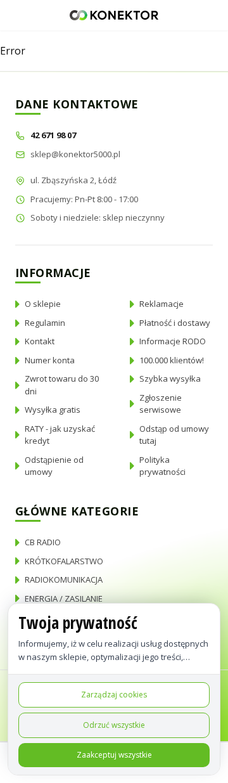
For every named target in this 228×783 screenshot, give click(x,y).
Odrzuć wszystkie (114, 725)
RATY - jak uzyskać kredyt (60, 435)
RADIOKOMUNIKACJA (64, 579)
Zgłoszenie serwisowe (160, 404)
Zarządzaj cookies (114, 694)
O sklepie (43, 303)
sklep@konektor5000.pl (75, 154)
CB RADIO (43, 542)
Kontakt (39, 341)
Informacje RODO (172, 341)
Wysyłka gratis (52, 409)
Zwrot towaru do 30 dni (62, 385)
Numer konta (50, 360)
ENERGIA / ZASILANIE (64, 598)
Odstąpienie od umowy (54, 466)
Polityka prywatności (162, 466)
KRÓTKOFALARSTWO (64, 561)
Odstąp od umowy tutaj (174, 435)
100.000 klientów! (171, 360)
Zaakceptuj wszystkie (114, 754)
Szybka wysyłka (170, 378)
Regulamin (45, 322)
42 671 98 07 (54, 135)
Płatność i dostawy (174, 322)
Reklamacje (161, 303)
